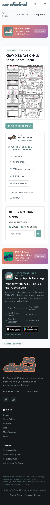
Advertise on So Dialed (13, 463)
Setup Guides (5, 14)
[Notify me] (38, 233)
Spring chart (19, 162)
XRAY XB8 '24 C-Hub (23, 14)
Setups (15, 227)
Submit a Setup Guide (12, 454)
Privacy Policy (16, 495)
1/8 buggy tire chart (22, 169)
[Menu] (45, 4)
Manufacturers (9, 432)
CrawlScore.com (32, 391)
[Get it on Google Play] (32, 329)
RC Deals (7, 423)
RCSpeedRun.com (11, 391)
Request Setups (10, 459)
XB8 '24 (16, 198)
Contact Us (11, 450)
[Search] (35, 4)
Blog (5, 428)
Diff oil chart (19, 176)
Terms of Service (32, 495)
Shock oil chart (20, 183)
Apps (5, 436)
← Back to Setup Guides (12, 344)
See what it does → (14, 335)
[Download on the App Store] (13, 329)
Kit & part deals (30, 227)
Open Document (19, 125)
